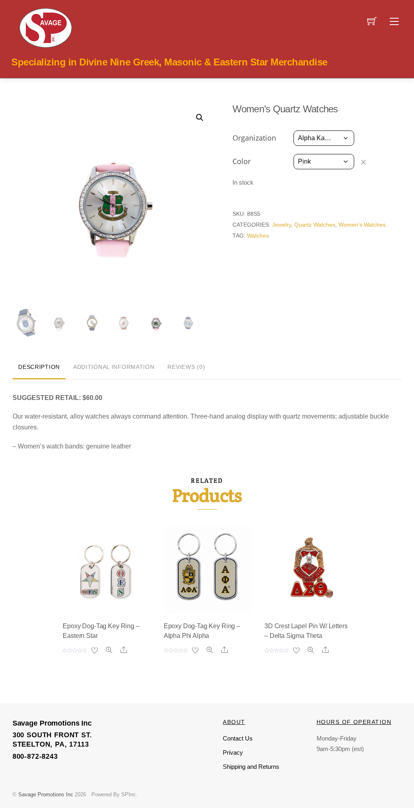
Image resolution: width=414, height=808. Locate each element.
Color (241, 161)
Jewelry (281, 224)
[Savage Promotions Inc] (45, 27)
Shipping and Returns (251, 766)
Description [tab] (39, 367)
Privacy (233, 752)
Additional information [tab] (113, 367)
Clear (367, 162)
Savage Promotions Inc (45, 794)
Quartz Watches (314, 224)
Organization (254, 138)
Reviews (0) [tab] (186, 367)
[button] (199, 117)
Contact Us (238, 738)
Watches (258, 235)
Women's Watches (362, 224)
